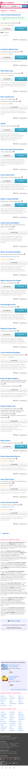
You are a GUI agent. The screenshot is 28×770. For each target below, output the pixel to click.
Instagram (4, 764)
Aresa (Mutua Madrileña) (4, 705)
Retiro (19, 721)
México (4, 759)
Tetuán (20, 723)
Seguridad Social (21, 703)
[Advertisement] (14, 645)
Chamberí (11, 714)
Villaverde (20, 730)
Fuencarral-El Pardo (12, 725)
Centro (2, 730)
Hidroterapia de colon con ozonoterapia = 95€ (14, 18)
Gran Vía (11, 728)
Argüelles (3, 716)
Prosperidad (21, 719)
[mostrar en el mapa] (19, 23)
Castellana (3, 728)
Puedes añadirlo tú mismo (14, 628)
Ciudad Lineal (12, 717)
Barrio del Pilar (4, 721)
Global (18, 759)
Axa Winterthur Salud (12, 698)
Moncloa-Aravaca (21, 716)
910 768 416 (7, 130)
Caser (10, 700)
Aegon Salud (4, 698)
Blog (3, 763)
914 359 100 (7, 57)
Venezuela (11, 759)
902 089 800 (14, 421)
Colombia (10, 757)
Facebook (9, 763)
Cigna (10, 701)
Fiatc (10, 705)
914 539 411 (14, 360)
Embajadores (12, 721)
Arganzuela (3, 714)
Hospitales (13, 744)
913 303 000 (14, 513)
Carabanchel (4, 727)
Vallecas (20, 727)
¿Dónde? (14, 6)
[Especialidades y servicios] (14, 768)
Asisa (10, 696)
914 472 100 (14, 232)
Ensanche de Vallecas (12, 723)
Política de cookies (12, 753)
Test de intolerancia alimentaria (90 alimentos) (14, 678)
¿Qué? (2, 6)
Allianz (2, 701)
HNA (19, 696)
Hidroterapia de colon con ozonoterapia (14, 665)
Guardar (16, 39)
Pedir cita (21, 28)
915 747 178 (14, 389)
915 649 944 (14, 107)
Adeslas (2, 696)
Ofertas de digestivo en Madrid (19, 689)
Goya (10, 727)
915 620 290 (7, 79)
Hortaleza (11, 730)
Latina (19, 712)
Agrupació (3, 700)
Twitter (17, 763)
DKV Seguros (12, 703)
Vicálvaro (20, 728)
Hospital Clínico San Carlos (7, 507)
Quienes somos (4, 751)
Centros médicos (4, 744)
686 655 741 (7, 155)
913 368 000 (14, 262)
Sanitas (20, 701)
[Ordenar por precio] (6, 768)
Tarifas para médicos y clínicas (8, 739)
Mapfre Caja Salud (21, 698)
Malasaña (20, 714)
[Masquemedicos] (7, 2)
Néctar (20, 700)
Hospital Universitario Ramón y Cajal (10, 256)
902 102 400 (14, 489)
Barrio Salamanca (4, 723)
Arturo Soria (4, 717)
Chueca (11, 716)
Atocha (2, 719)
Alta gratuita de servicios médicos (9, 737)
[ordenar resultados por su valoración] (2, 768)
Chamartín (12, 712)
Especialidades (4, 743)
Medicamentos (15, 746)
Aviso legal (3, 753)
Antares (3, 703)
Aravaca (3, 712)
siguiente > (6, 533)
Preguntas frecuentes (5, 747)
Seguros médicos (14, 743)
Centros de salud (4, 746)
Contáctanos (13, 751)
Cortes (11, 719)
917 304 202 (7, 28)
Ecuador (18, 757)
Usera (19, 725)
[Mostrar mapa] (10, 768)
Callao (2, 725)
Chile (3, 757)
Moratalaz (20, 717)
